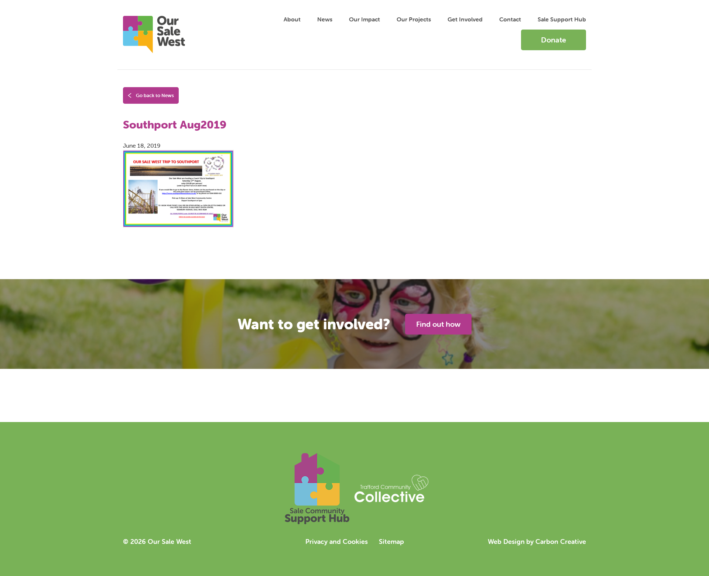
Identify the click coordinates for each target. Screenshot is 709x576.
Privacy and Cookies (336, 541)
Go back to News (154, 95)
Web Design (506, 541)
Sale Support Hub (562, 19)
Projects (414, 19)
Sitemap (391, 541)
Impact (364, 19)
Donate (553, 39)
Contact (510, 19)
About (292, 19)
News (324, 19)
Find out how (438, 324)
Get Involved (465, 19)
